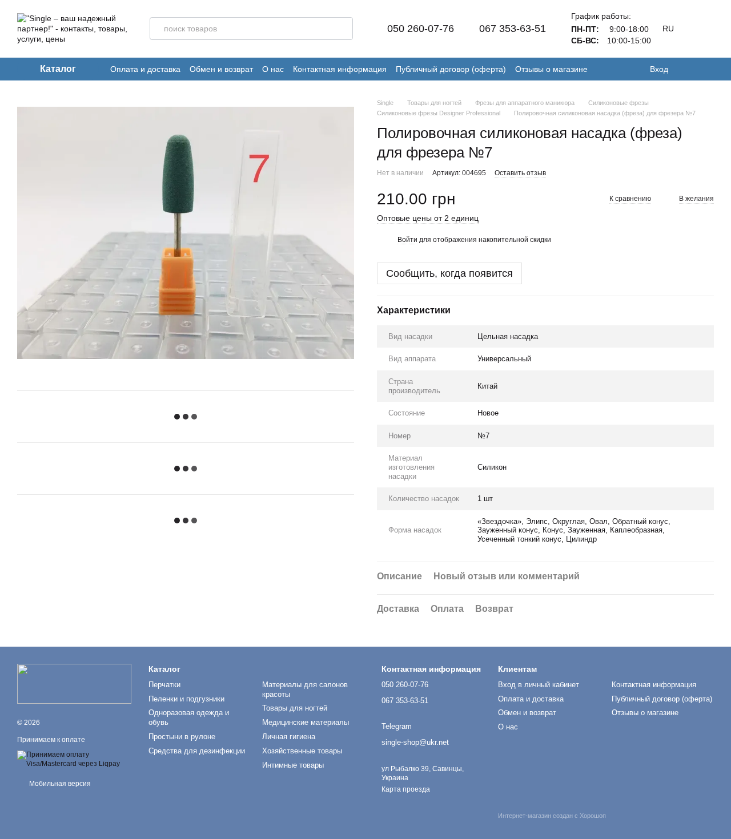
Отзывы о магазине (551, 69)
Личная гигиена (288, 736)
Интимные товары (293, 765)
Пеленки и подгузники (186, 699)
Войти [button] (407, 240)
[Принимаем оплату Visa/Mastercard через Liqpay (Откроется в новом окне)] (74, 759)
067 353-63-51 (512, 28)
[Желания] (685, 69)
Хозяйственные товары (302, 751)
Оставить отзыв (520, 173)
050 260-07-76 (420, 28)
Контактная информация (340, 69)
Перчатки (164, 684)
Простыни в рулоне (181, 736)
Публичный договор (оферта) (451, 69)
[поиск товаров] (341, 28)
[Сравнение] (708, 69)
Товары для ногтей (294, 708)
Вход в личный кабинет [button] (538, 684)
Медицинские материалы (305, 722)
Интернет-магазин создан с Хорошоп (552, 815)
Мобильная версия (59, 784)
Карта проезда (405, 789)
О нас (273, 69)
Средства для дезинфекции (196, 751)
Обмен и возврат (221, 69)
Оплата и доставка (145, 69)
